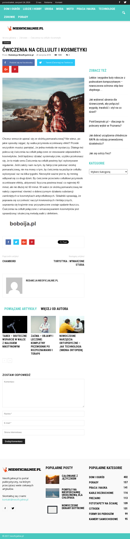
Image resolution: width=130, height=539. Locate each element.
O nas (38, 2)
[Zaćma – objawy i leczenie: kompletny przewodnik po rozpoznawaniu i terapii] (43, 324)
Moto (70, 8)
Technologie (107, 8)
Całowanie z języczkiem (70, 477)
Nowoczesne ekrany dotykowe (73, 507)
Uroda (49, 8)
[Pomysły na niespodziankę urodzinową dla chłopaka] (52, 493)
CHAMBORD (9, 261)
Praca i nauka (86, 8)
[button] (124, 13)
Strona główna (9, 37)
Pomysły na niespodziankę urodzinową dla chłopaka (72, 493)
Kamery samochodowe (103, 519)
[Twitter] (125, 2)
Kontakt (58, 2)
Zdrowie (9, 17)
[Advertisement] (87, 28)
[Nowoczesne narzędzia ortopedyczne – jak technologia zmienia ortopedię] (71, 324)
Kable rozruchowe (101, 493)
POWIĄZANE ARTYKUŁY (20, 309)
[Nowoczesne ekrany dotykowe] (52, 508)
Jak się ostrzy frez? (100, 153)
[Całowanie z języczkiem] (52, 479)
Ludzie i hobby (32, 8)
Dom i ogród (12, 8)
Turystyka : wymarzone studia (68, 263)
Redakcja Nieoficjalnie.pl (21, 55)
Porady (23, 17)
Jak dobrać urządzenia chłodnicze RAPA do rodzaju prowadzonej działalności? (108, 139)
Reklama (48, 2)
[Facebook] (119, 2)
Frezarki (94, 498)
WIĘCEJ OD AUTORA (54, 309)
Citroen (94, 508)
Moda (59, 8)
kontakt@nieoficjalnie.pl (15, 499)
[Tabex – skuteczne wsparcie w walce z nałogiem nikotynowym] (14, 324)
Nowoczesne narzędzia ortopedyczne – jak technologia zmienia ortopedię (71, 343)
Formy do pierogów (101, 514)
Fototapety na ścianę (103, 503)
